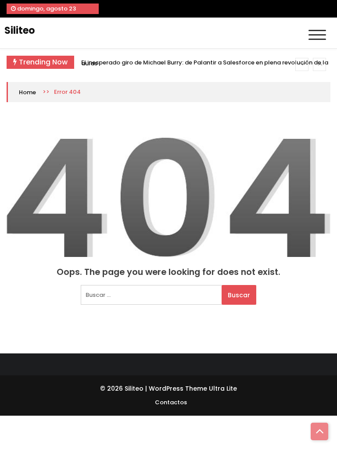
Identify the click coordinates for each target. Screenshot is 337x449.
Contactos (171, 402)
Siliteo (19, 30)
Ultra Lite (223, 388)
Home (27, 92)
